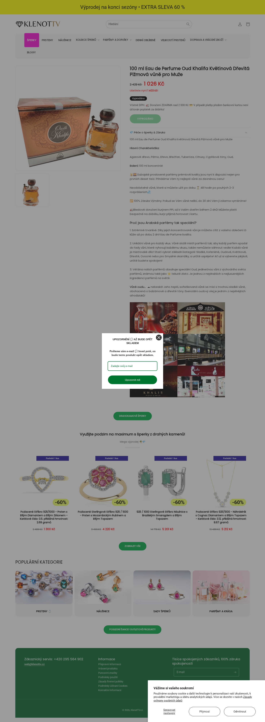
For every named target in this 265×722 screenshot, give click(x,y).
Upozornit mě (132, 379)
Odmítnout (239, 711)
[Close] (158, 337)
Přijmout (204, 711)
